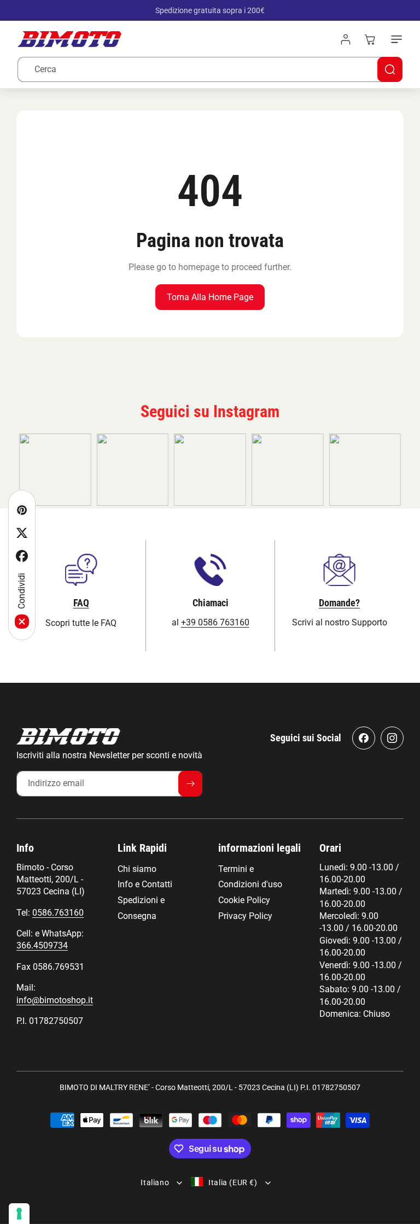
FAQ (81, 602)
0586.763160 (58, 912)
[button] (394, 39)
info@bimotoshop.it (54, 1000)
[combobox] (210, 69)
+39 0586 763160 (215, 622)
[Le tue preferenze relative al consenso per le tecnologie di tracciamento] (19, 1213)
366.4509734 (42, 945)
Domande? (339, 602)
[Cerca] (389, 69)
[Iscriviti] (190, 784)
